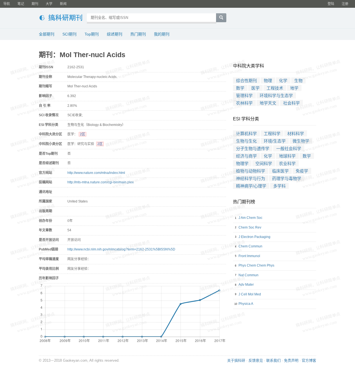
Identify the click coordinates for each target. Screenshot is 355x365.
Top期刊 (92, 34)
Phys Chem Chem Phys (256, 265)
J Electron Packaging (254, 237)
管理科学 (244, 95)
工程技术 (275, 88)
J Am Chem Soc (250, 218)
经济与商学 (246, 156)
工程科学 (272, 133)
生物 (298, 80)
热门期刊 (138, 34)
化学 (283, 80)
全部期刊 (46, 34)
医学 (255, 88)
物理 (268, 80)
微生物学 (301, 141)
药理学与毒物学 (286, 178)
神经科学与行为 (250, 178)
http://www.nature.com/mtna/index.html (96, 173)
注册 (345, 4)
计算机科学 (246, 133)
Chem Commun (250, 246)
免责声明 (291, 360)
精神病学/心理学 (251, 186)
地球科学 (287, 156)
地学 (294, 88)
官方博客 (309, 360)
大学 (49, 4)
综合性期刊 (246, 80)
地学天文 (268, 103)
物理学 (242, 163)
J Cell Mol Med (250, 294)
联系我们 (273, 360)
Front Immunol (249, 256)
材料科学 (295, 133)
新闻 (63, 4)
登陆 (331, 4)
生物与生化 (246, 141)
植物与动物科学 (250, 171)
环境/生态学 (275, 141)
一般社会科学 (288, 148)
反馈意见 (255, 360)
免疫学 (302, 171)
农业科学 (287, 163)
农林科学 (244, 103)
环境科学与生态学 (276, 95)
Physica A (246, 304)
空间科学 (263, 163)
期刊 (35, 4)
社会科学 (291, 103)
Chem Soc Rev (250, 227)
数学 (240, 88)
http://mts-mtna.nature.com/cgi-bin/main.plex (100, 182)
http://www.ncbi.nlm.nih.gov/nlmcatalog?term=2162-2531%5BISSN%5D (121, 249)
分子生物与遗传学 (252, 148)
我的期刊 (161, 34)
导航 (6, 4)
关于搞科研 (236, 360)
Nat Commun (248, 275)
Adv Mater (246, 285)
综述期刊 (114, 34)
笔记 (20, 4)
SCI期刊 (69, 34)
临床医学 (280, 171)
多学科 (279, 186)
